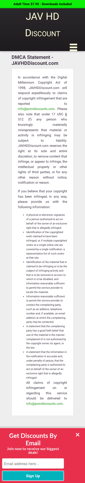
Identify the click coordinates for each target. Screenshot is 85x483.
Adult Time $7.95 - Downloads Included (42, 4)
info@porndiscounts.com (36, 109)
